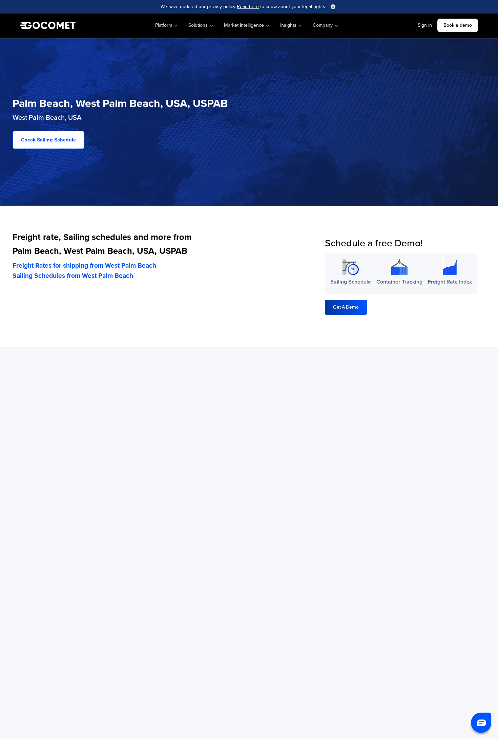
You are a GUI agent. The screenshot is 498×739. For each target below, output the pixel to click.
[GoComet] (48, 25)
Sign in (425, 25)
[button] (481, 723)
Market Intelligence (244, 25)
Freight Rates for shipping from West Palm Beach (84, 265)
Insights (288, 25)
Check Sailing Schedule (48, 139)
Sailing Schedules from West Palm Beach (73, 276)
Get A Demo (346, 307)
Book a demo (457, 25)
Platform (163, 25)
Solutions (198, 25)
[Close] (333, 7)
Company (323, 25)
